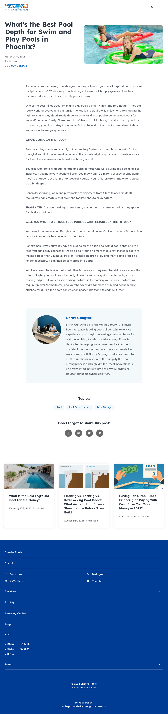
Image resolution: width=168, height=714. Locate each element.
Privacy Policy (84, 702)
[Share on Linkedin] (78, 433)
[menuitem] (43, 575)
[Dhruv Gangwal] (46, 329)
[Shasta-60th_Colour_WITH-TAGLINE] (49, 7)
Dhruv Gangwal (18, 65)
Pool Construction (79, 407)
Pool (59, 407)
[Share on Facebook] (68, 433)
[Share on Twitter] (89, 433)
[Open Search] (153, 7)
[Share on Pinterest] (99, 433)
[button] (162, 488)
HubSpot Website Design (77, 706)
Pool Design (104, 407)
